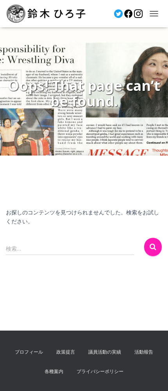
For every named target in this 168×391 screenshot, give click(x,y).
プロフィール (29, 352)
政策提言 (65, 352)
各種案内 (54, 371)
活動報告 (143, 352)
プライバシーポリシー (100, 371)
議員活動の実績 (104, 352)
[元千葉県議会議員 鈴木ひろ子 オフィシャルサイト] (49, 13)
